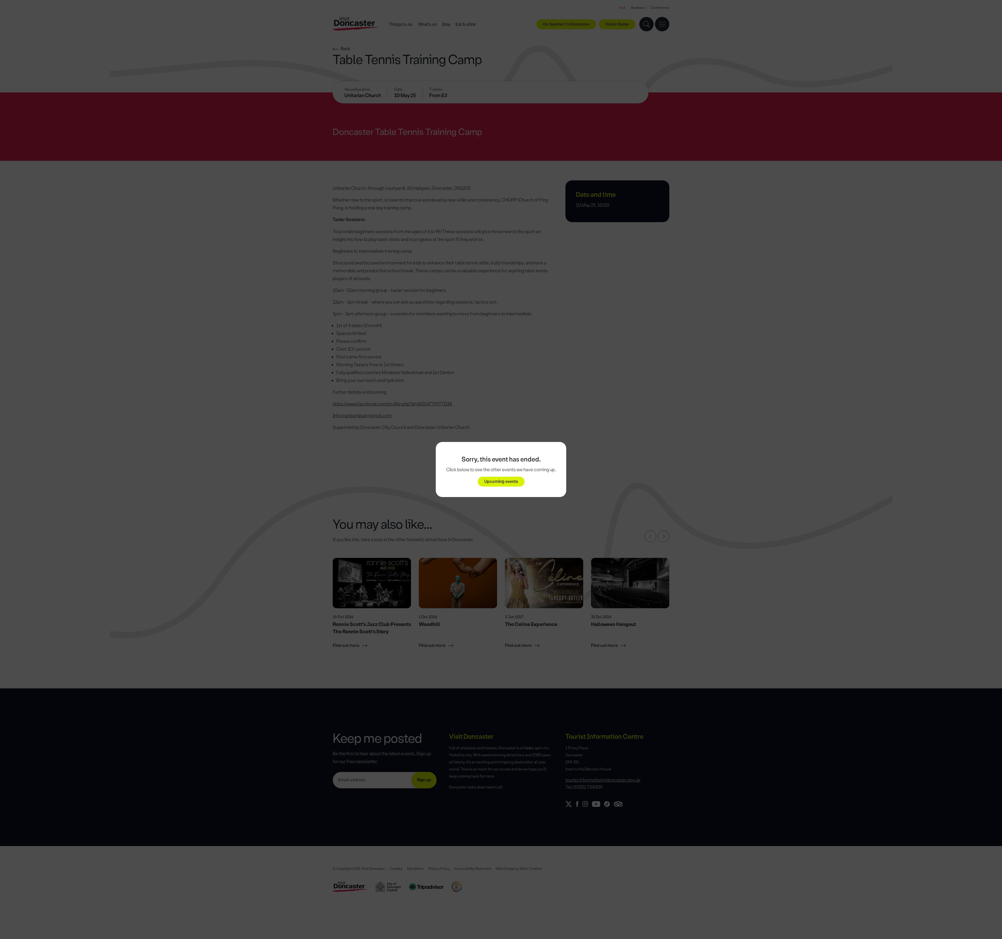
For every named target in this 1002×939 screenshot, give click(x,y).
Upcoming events (501, 481)
